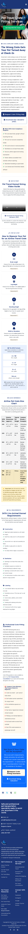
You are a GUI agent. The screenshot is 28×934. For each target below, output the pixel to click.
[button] (26, 4)
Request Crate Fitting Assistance (13, 772)
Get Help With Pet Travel (13, 27)
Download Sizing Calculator (15, 780)
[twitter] (7, 793)
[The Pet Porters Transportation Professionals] (3, 843)
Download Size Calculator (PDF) (15, 121)
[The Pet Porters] (3, 4)
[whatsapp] (15, 793)
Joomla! (4, 925)
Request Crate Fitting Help (14, 114)
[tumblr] (11, 793)
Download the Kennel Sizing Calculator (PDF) (14, 216)
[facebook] (3, 793)
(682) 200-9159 (5, 833)
